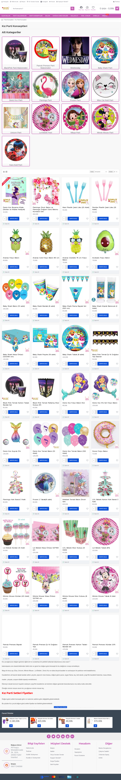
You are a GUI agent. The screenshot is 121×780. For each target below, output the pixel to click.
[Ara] (72, 8)
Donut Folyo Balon (100, 451)
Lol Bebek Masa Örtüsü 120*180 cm (46, 549)
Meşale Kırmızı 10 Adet (45, 718)
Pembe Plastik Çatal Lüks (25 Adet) (104, 208)
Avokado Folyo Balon (101, 258)
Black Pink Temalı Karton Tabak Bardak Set (16, 404)
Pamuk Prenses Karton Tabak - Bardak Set (75, 646)
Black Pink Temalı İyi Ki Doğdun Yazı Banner (105, 356)
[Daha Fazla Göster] (60, 707)
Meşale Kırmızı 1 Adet (73, 718)
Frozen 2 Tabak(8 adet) (42, 499)
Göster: (111, 171)
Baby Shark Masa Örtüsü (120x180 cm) (13, 356)
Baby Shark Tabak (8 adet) (73, 354)
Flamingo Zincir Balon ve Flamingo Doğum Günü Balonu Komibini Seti (45, 209)
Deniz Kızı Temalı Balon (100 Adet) (74, 452)
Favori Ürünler (7, 713)
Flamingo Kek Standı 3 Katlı (14, 499)
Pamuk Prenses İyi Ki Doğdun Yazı (45, 646)
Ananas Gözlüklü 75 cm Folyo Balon (74, 259)
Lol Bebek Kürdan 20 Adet (14, 548)
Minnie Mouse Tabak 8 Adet (104, 596)
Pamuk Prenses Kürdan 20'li (103, 645)
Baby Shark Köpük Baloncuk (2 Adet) (104, 307)
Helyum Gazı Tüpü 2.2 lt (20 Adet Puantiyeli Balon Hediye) (18, 718)
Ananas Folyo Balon (11, 258)
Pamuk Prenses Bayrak (12, 645)
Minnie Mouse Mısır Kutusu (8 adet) (74, 597)
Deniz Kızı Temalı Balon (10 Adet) (44, 452)
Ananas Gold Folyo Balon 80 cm (46, 258)
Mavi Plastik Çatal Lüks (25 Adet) (75, 207)
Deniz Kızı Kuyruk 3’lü (12, 451)
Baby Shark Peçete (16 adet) (44, 354)
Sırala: (92, 171)
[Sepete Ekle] (11, 725)
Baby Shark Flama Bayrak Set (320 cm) (74, 307)
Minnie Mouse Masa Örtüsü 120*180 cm (44, 597)
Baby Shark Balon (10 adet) (14, 306)
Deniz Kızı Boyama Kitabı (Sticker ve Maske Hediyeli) (14, 208)
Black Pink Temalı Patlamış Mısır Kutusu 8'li (46, 404)
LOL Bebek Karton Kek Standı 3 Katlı (105, 501)
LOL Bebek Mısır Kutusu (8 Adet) (73, 549)
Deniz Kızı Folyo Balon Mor (73, 403)
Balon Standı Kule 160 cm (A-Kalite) (103, 718)
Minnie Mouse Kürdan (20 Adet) (16, 596)
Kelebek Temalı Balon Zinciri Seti (74, 501)
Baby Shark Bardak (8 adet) (44, 306)
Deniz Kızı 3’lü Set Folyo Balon (104, 403)
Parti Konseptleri (8, 20)
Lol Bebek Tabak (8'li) (101, 548)
